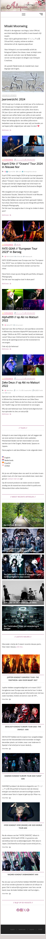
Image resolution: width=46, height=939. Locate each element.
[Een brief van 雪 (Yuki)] (23, 515)
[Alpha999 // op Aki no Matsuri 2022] (23, 299)
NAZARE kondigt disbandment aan (23, 874)
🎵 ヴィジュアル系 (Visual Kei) (24, 159)
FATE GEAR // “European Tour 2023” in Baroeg (19, 250)
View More (5, 699)
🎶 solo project (18, 325)
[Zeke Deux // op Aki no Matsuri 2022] (23, 364)
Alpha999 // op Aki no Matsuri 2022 (20, 318)
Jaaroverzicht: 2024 (13, 99)
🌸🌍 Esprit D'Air (10, 171)
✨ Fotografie (7, 159)
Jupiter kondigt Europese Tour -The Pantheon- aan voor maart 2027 (23, 678)
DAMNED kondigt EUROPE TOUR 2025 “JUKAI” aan (23, 777)
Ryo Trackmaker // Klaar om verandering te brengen (21, 627)
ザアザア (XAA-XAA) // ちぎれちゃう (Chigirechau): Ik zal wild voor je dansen (20, 549)
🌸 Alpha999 (8, 325)
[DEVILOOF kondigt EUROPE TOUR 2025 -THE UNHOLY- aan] (21, 714)
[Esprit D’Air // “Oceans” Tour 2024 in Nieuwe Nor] (23, 146)
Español (32, 929)
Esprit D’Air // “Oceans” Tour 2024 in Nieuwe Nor (22, 165)
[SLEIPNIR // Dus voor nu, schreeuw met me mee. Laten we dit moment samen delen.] (23, 592)
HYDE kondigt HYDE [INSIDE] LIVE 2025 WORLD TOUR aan (23, 826)
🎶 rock (18, 171)
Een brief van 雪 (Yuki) (12, 525)
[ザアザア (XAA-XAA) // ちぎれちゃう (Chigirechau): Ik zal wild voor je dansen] (23, 541)
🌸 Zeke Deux (8, 390)
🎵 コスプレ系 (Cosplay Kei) (23, 390)
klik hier (20, 647)
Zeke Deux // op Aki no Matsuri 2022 (21, 384)
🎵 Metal (17, 244)
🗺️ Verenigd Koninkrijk (29, 171)
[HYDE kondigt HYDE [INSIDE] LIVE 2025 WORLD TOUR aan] (21, 812)
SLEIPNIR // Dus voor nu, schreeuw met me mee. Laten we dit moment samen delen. (21, 601)
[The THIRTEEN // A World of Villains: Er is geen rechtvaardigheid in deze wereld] (23, 566)
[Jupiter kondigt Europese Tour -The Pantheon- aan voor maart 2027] (21, 664)
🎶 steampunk (27, 256)
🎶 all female (18, 256)
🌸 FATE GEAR (9, 256)
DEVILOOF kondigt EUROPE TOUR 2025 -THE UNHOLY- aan (23, 728)
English (12, 929)
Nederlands (22, 929)
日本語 (40, 929)
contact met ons (13, 479)
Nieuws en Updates (9, 95)
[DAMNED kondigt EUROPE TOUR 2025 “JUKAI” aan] (21, 763)
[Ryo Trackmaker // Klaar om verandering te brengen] (23, 618)
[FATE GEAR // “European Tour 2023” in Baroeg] (23, 231)
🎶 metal (8, 393)
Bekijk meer (9, 130)
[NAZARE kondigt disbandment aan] (21, 861)
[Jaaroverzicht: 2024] (23, 81)
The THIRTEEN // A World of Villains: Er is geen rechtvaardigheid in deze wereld (22, 575)
